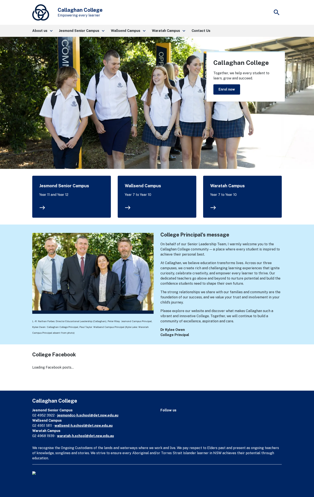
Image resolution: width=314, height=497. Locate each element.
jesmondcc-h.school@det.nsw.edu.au (87, 415)
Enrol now (227, 89)
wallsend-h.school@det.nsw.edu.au (83, 426)
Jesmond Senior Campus (64, 185)
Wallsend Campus (143, 185)
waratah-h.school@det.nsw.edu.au (85, 436)
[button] (42, 31)
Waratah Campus (227, 185)
